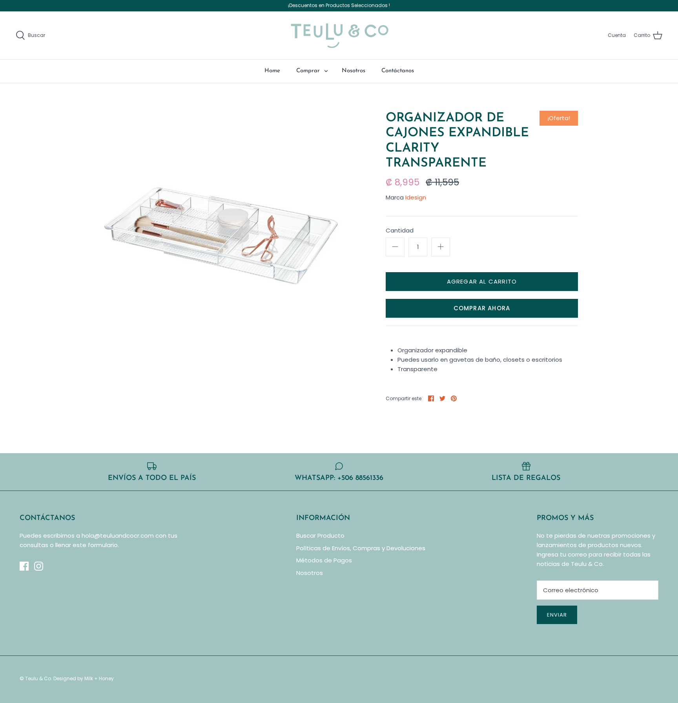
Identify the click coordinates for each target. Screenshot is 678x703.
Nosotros (353, 71)
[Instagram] (38, 566)
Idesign (415, 197)
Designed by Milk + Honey (83, 678)
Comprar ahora (482, 308)
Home (272, 71)
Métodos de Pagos (324, 560)
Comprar (308, 71)
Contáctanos (397, 71)
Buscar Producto (320, 535)
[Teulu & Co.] (339, 35)
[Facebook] (24, 566)
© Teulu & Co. (36, 678)
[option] (223, 234)
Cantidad (400, 230)
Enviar (557, 615)
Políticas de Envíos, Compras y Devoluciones (360, 548)
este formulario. (96, 545)
